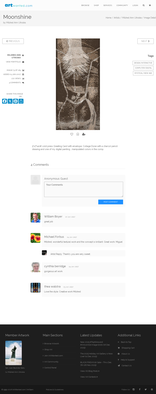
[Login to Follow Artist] (84, 134)
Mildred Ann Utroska (16, 22)
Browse (85, 5)
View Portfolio (13, 62)
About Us (125, 354)
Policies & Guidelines (55, 390)
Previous (14, 41)
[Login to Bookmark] (77, 134)
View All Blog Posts (89, 371)
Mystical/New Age (143, 73)
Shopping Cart (128, 348)
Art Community (51, 362)
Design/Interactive (143, 63)
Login (135, 5)
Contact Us (126, 365)
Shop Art (48, 349)
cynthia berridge (55, 266)
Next (144, 41)
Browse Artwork (51, 343)
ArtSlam (30, 390)
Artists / (118, 17)
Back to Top (126, 342)
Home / (109, 17)
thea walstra (52, 286)
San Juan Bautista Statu (15, 368)
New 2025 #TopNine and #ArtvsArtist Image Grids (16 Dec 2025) (95, 345)
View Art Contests (88, 377)
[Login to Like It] (72, 134)
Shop (96, 5)
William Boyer (53, 216)
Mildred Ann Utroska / (133, 17)
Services (107, 5)
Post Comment (111, 202)
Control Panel (50, 368)
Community (122, 5)
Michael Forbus (54, 236)
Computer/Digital (143, 68)
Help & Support (127, 360)
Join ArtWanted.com (53, 355)
